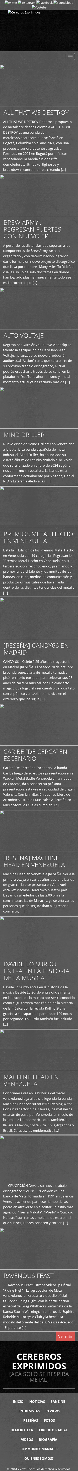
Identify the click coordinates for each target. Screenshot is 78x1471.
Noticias (37, 1401)
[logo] (39, 30)
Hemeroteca (22, 1430)
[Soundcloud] (63, 2)
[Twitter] (11, 2)
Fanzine (58, 1401)
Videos (27, 1439)
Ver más (65, 1336)
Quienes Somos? (39, 1458)
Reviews (53, 1411)
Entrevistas (29, 1411)
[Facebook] (44, 2)
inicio (18, 1401)
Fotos (49, 1420)
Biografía (48, 1439)
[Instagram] (27, 2)
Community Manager (39, 1449)
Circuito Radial (53, 1430)
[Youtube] (39, 7)
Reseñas (30, 1420)
